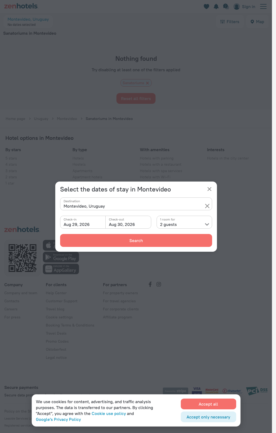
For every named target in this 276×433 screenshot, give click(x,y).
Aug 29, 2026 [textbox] (77, 224)
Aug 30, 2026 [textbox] (122, 224)
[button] (207, 206)
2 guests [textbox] (168, 224)
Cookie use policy (109, 413)
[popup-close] (209, 189)
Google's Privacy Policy (58, 419)
